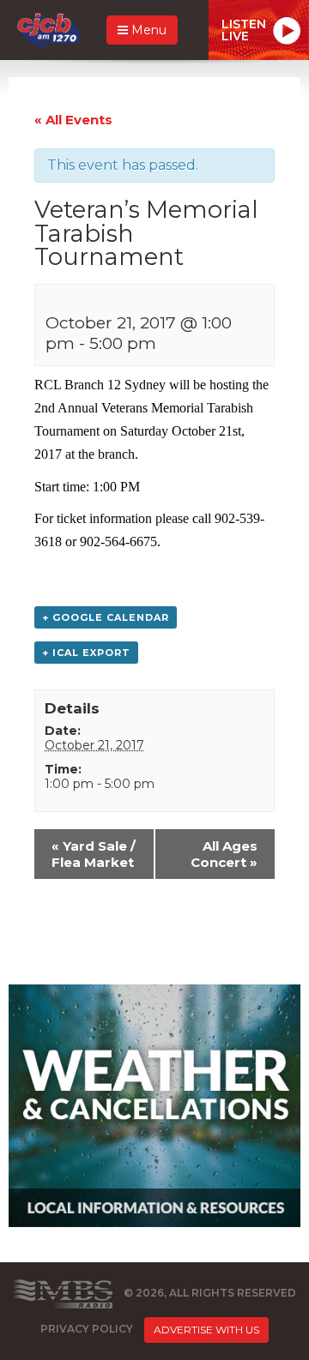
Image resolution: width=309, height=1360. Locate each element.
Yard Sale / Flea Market (94, 854)
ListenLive (243, 30)
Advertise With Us (206, 1329)
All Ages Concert (224, 854)
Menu (147, 30)
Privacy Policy (86, 1329)
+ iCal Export (86, 653)
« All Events (73, 119)
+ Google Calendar (105, 617)
